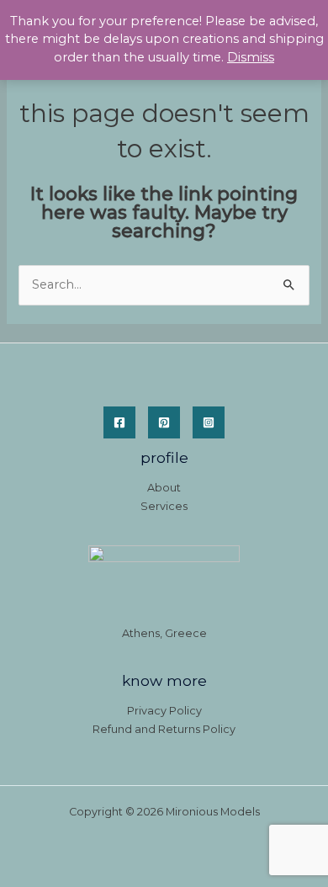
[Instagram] (209, 422)
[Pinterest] (164, 422)
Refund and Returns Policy (164, 729)
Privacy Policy (164, 710)
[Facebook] (119, 422)
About (164, 487)
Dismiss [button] (250, 57)
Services (164, 506)
